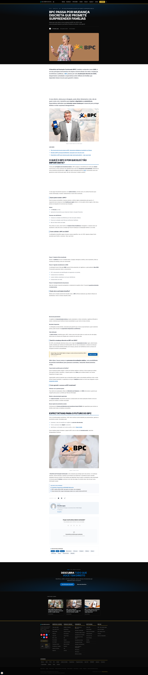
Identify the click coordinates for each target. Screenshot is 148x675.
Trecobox (99, 633)
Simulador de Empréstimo (79, 644)
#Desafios (72, 553)
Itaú (64, 648)
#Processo (75, 551)
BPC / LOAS (54, 637)
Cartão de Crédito (67, 631)
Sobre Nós (88, 627)
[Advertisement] (74, 88)
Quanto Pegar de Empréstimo (78, 647)
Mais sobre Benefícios (81, 584)
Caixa (54, 664)
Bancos (85, 1)
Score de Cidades (101, 629)
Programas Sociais (55, 644)
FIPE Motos (77, 651)
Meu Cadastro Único (101, 631)
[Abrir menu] (53, 2)
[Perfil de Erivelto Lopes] (50, 29)
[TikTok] (41, 637)
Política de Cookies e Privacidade (60, 668)
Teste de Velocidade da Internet (93, 668)
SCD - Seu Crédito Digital (102, 627)
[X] (49, 635)
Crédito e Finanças (67, 627)
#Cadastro (81, 551)
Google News (45, 640)
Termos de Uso (89, 635)
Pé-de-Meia (54, 639)
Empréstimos (66, 629)
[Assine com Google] (74, 539)
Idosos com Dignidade (102, 635)
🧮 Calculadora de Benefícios (78, 628)
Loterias (96, 1)
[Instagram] (41, 635)
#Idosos (92, 551)
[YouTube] (44, 635)
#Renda (52, 551)
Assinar (102, 1)
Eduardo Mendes (105, 671)
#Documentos (68, 551)
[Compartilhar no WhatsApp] (58, 498)
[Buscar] (106, 2)
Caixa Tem (54, 635)
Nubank (65, 639)
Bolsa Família (79, 427)
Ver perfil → (59, 511)
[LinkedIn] (44, 637)
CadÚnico (54, 633)
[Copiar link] (64, 498)
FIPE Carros (77, 649)
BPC (60, 8)
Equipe (47, 668)
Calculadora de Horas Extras (79, 637)
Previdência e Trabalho (56, 646)
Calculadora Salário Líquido (80, 632)
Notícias (63, 1)
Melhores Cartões (78, 653)
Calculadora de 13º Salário (79, 634)
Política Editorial (89, 633)
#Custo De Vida (66, 553)
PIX (64, 637)
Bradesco (65, 646)
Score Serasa (66, 633)
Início (50, 8)
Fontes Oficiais (89, 637)
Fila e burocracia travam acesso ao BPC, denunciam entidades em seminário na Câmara (71, 150)
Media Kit (84, 668)
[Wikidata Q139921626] (54, 671)
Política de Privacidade (90, 631)
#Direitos (87, 551)
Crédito (80, 1)
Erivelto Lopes (56, 28)
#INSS (57, 551)
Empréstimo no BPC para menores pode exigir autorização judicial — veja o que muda (71, 155)
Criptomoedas (43, 664)
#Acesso (62, 551)
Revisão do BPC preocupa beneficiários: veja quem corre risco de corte (67, 152)
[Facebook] (47, 635)
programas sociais (53, 381)
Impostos (91, 1)
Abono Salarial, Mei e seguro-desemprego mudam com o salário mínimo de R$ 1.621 (69, 491)
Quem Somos (42, 668)
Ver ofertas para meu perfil (67, 584)
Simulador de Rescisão (79, 630)
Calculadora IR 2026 (78, 642)
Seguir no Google (92, 354)
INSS (85, 170)
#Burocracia (53, 553)
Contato (87, 639)
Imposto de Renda (55, 648)
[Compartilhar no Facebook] (61, 498)
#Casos (59, 553)
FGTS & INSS (75, 1)
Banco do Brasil (66, 644)
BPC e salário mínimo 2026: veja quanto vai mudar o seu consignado (66, 489)
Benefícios (68, 1)
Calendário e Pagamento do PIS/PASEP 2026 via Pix (63, 487)
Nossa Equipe (88, 629)
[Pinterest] (47, 637)
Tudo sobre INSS (55, 627)
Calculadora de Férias (79, 640)
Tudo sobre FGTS (55, 629)
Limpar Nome (66, 635)
